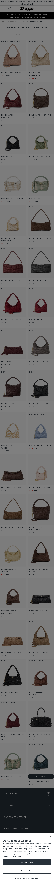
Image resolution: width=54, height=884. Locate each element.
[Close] (51, 837)
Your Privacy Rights (27, 879)
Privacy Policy (17, 856)
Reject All (27, 870)
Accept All (27, 862)
